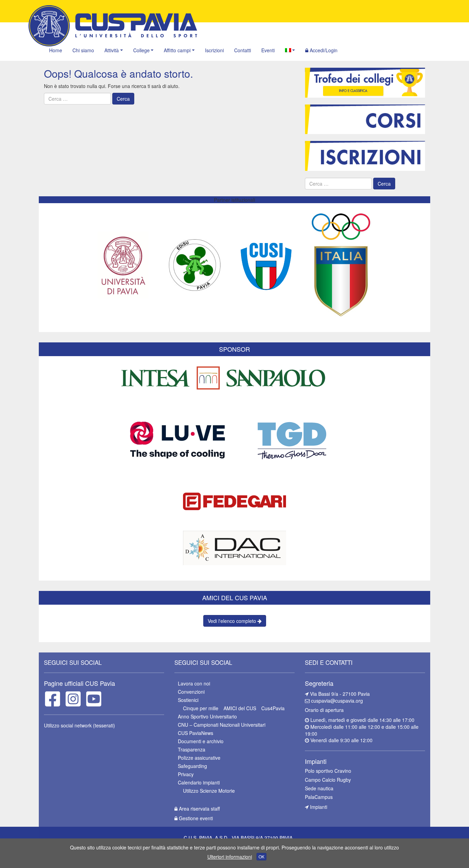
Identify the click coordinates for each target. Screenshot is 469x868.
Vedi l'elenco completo (233, 620)
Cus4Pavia (273, 708)
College (141, 50)
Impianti (318, 806)
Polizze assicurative (199, 757)
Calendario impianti (199, 782)
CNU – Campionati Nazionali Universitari (221, 724)
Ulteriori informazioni (229, 856)
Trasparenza (191, 749)
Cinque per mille (200, 708)
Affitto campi (177, 50)
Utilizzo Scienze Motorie (209, 790)
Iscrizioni (214, 50)
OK (261, 856)
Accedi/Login (323, 50)
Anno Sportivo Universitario (207, 716)
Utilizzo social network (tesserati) (79, 725)
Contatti (242, 50)
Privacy (186, 774)
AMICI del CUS (240, 708)
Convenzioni (191, 691)
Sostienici (188, 699)
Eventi (268, 50)
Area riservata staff (199, 808)
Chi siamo (83, 50)
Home (55, 50)
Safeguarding (192, 765)
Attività (111, 50)
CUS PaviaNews (195, 732)
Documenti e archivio (201, 741)
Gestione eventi (195, 818)
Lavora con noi (194, 683)
